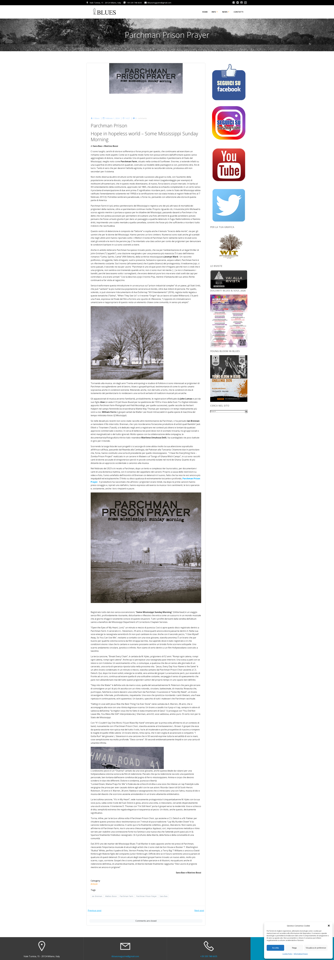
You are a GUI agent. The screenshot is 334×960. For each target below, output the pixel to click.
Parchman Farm (126, 896)
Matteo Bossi (111, 896)
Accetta (275, 948)
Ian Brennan (97, 896)
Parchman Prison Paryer (146, 896)
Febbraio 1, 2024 (112, 118)
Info (214, 12)
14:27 (127, 118)
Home (205, 12)
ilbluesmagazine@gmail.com (125, 956)
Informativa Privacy (301, 954)
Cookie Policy (287, 954)
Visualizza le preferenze (316, 948)
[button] (328, 925)
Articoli (94, 884)
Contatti (238, 12)
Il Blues (96, 118)
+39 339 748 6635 (208, 956)
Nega (294, 948)
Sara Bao (164, 896)
